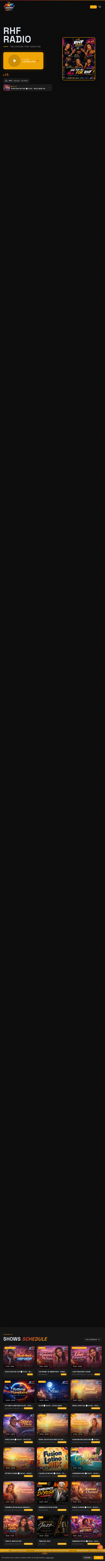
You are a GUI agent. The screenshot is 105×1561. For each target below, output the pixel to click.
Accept (98, 1557)
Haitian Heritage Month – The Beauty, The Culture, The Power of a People (62, 1551)
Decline (87, 1557)
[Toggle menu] (100, 7)
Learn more (50, 1558)
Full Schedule (91, 1339)
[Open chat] (100, 1547)
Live (94, 7)
